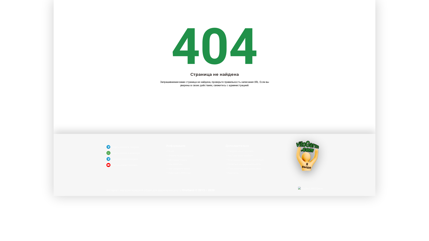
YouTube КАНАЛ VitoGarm (125, 165)
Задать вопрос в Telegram (125, 147)
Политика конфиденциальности (244, 164)
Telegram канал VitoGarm (241, 151)
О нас (171, 151)
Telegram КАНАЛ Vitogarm (125, 159)
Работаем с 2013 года (179, 173)
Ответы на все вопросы (181, 155)
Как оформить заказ (179, 168)
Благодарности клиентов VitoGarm (246, 160)
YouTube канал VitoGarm (240, 155)
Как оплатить (175, 164)
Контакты (233, 173)
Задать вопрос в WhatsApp (126, 153)
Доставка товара (177, 160)
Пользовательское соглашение (244, 168)
